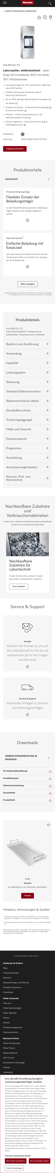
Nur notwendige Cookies (39, 1161)
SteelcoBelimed (10, 1053)
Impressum (9, 1156)
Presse (6, 1018)
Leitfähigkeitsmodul (14, 125)
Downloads (8, 992)
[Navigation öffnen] (5, 3)
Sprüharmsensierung (33, 122)
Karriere (6, 1023)
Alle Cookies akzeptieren (15, 1161)
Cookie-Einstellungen (14, 1168)
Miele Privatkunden (11, 1043)
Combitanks (30, 92)
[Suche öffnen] (50, 4)
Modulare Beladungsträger (37, 108)
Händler (6, 1068)
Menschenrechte (10, 1032)
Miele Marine (9, 1048)
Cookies (28, 1156)
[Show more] (27, 220)
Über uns (7, 1003)
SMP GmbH (8, 1058)
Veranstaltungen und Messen (16, 983)
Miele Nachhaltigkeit (12, 1008)
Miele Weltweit (10, 1013)
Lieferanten (8, 1072)
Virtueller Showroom (12, 988)
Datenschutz (19, 1156)
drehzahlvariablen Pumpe (17, 118)
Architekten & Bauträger (14, 1063)
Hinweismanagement (12, 1028)
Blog (5, 968)
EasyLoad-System (16, 111)
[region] (27, 1124)
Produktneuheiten (11, 973)
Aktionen (7, 978)
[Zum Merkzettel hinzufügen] (48, 824)
